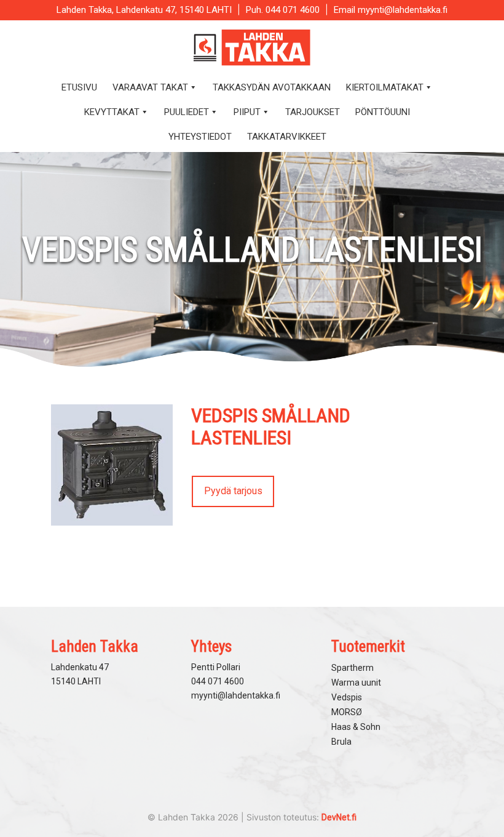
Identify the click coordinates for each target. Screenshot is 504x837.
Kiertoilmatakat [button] (384, 87)
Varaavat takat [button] (150, 87)
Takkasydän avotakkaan (272, 87)
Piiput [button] (247, 112)
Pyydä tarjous (233, 491)
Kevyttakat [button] (112, 112)
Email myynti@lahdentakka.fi (390, 9)
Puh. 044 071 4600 (283, 9)
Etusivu (79, 87)
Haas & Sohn (355, 727)
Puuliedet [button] (186, 112)
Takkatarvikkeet (286, 136)
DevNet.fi (338, 817)
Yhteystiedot (200, 136)
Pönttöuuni (382, 112)
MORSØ (346, 712)
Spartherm (352, 668)
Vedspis (346, 697)
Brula (341, 742)
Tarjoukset (312, 112)
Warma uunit (356, 682)
